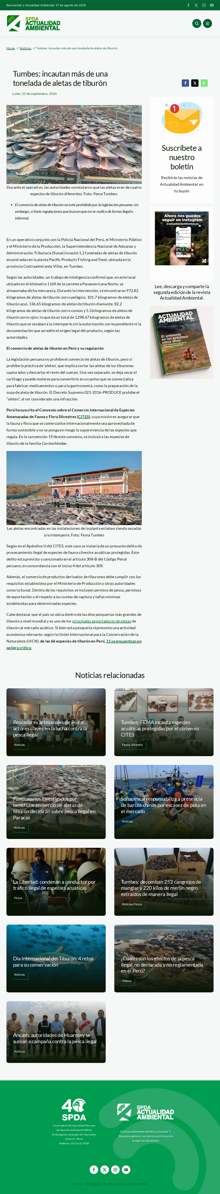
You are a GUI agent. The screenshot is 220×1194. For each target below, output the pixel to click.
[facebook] (188, 5)
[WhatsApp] (204, 83)
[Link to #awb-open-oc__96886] (196, 23)
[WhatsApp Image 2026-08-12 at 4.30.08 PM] (182, 308)
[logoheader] (33, 16)
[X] (195, 83)
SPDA (96, 1184)
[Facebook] (185, 83)
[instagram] (204, 5)
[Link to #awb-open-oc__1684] (207, 23)
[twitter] (196, 5)
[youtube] (212, 5)
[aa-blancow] (146, 1105)
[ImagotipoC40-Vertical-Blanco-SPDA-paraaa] (74, 1099)
